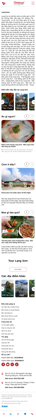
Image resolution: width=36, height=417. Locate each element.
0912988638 (18, 357)
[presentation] (2, 102)
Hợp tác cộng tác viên (8, 328)
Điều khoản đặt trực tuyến (9, 316)
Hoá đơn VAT (5, 343)
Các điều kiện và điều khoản (10, 307)
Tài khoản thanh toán (8, 319)
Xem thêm (18, 269)
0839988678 (19, 360)
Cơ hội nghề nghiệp (7, 325)
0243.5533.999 (19, 378)
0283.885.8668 (19, 387)
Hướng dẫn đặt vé (7, 349)
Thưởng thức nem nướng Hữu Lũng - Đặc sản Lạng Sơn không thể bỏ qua (17, 241)
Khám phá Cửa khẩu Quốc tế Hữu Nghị (16, 193)
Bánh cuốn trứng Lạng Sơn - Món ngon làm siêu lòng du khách (17, 145)
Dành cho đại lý (6, 331)
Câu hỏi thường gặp (7, 340)
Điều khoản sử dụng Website (10, 310)
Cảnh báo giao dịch (7, 334)
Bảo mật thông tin (6, 313)
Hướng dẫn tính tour (7, 346)
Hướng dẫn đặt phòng (8, 352)
